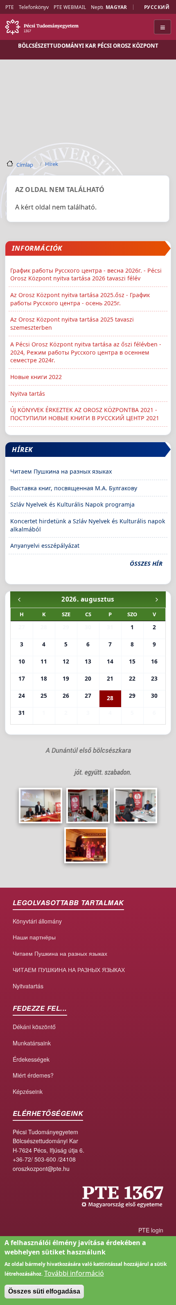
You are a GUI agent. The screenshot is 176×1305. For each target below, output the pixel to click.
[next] (156, 599)
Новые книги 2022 (36, 377)
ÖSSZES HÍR (146, 563)
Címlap (24, 164)
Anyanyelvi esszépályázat (44, 545)
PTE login (150, 1230)
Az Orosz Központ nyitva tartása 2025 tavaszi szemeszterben (72, 323)
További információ (74, 1273)
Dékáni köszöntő (34, 1027)
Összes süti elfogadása (44, 1291)
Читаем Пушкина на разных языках (61, 471)
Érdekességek (31, 1059)
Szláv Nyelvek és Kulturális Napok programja (72, 504)
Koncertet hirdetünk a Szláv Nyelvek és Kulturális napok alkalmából (87, 525)
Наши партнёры (34, 937)
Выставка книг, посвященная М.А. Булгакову (73, 488)
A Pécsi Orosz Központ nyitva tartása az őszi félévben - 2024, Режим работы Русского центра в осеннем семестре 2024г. (85, 352)
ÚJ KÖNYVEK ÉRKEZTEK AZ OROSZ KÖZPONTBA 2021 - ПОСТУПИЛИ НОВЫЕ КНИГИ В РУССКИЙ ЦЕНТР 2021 (84, 414)
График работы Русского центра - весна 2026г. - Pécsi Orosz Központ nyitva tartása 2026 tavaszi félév (86, 274)
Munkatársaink (32, 1043)
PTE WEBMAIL (70, 7)
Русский (156, 7)
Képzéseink (28, 1091)
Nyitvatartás (28, 986)
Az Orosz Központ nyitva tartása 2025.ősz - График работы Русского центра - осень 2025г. (80, 299)
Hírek (51, 164)
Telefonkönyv (34, 7)
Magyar (116, 7)
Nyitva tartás (27, 393)
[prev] (19, 599)
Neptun (99, 7)
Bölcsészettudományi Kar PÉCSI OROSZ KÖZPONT (88, 45)
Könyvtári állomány (37, 921)
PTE (9, 7)
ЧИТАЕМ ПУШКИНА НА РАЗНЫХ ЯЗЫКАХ (69, 970)
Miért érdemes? (33, 1075)
